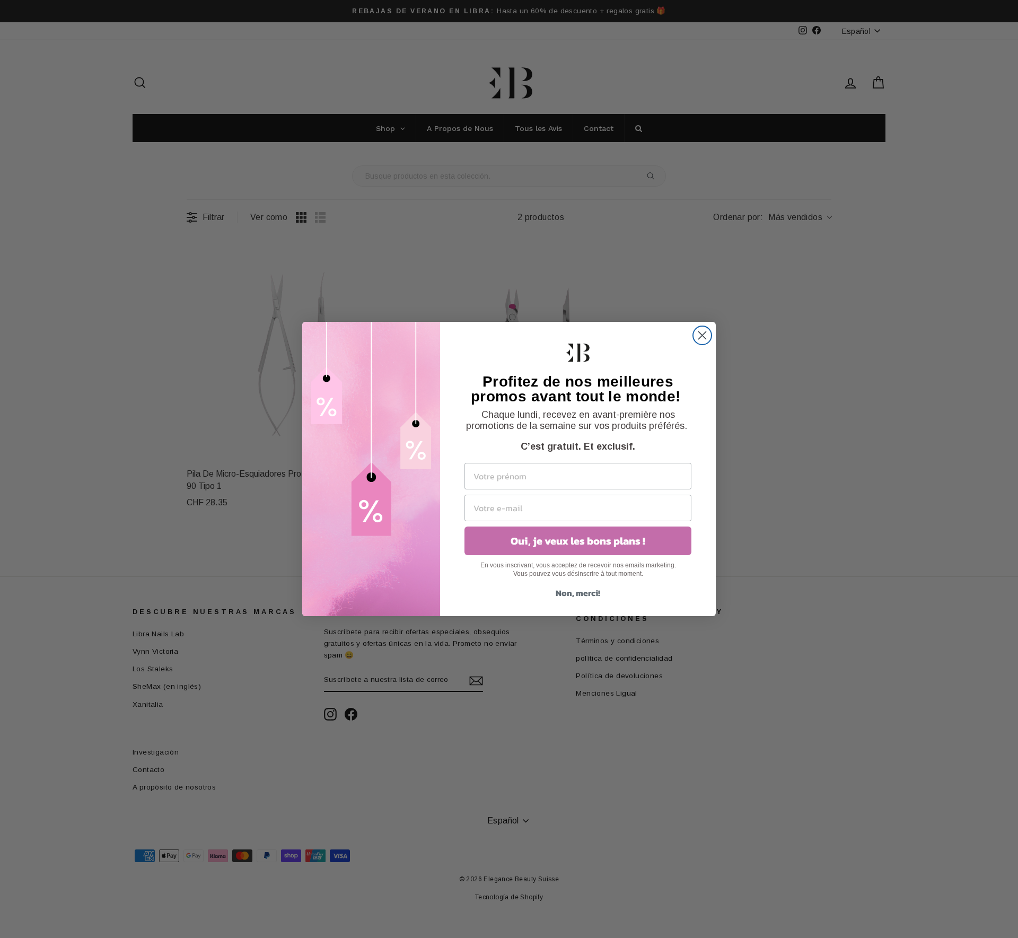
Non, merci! (578, 592)
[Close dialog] (702, 335)
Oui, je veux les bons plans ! (578, 541)
